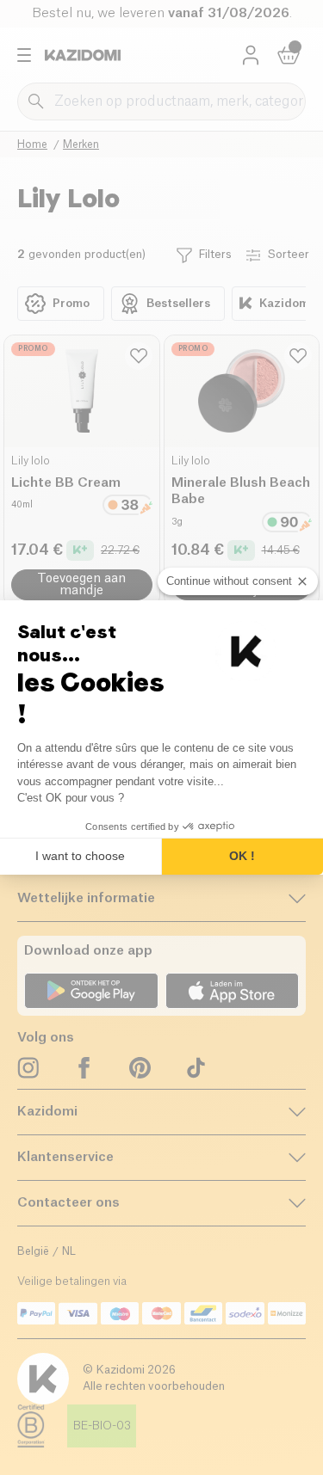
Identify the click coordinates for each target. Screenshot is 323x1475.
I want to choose (80, 856)
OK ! (242, 856)
